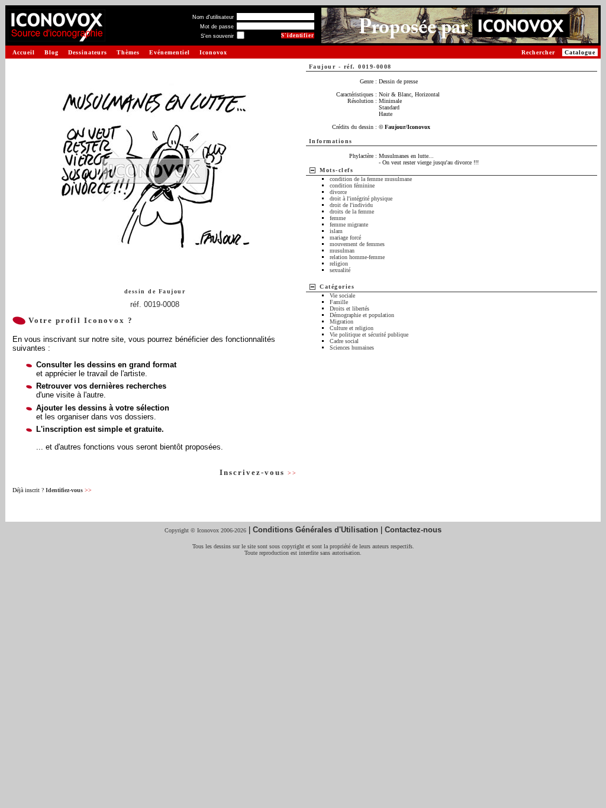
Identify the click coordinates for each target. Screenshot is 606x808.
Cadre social (344, 341)
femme (338, 218)
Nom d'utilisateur (213, 17)
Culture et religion (351, 328)
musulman (342, 250)
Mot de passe (217, 27)
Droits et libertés (349, 308)
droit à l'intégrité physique (361, 198)
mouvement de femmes (357, 244)
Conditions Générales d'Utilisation (315, 529)
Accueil (23, 52)
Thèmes (128, 52)
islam (336, 231)
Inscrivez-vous (258, 472)
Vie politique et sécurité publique (369, 334)
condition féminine (352, 185)
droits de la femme (352, 211)
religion (339, 263)
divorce (338, 192)
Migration (341, 321)
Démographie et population (362, 315)
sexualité (340, 270)
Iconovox (213, 52)
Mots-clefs (336, 170)
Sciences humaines (352, 347)
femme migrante (349, 224)
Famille (339, 302)
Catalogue (580, 52)
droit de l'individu (351, 205)
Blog (51, 52)
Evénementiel (169, 52)
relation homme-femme (357, 257)
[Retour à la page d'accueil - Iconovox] (56, 37)
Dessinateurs (87, 52)
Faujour (172, 291)
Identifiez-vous (69, 490)
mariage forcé (345, 237)
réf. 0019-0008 (154, 304)
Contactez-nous (413, 529)
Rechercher (538, 52)
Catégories (337, 286)
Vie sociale (342, 295)
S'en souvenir (217, 36)
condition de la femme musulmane (371, 179)
